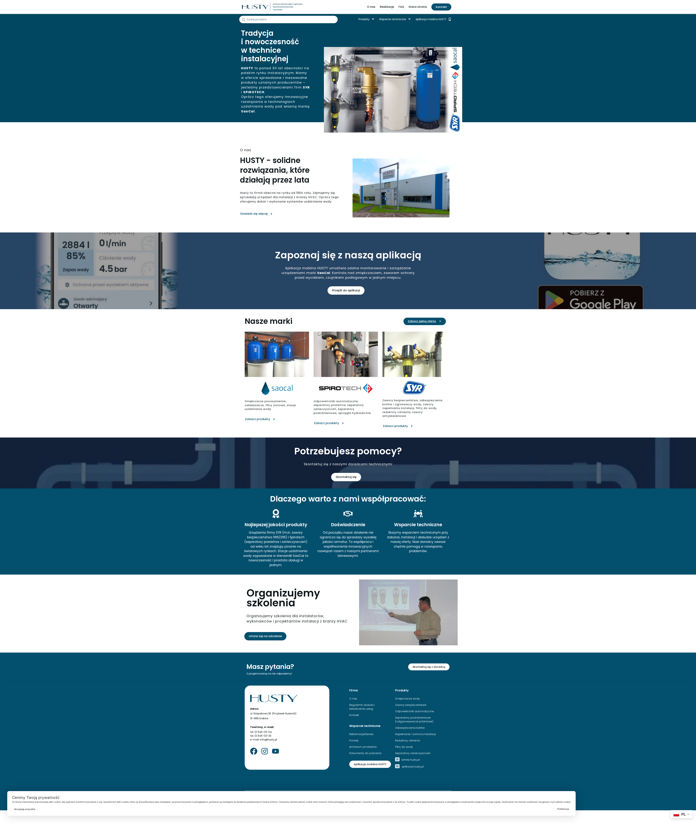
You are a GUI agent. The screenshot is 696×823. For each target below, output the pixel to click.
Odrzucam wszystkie (296, 809)
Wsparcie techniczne (392, 19)
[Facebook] (253, 751)
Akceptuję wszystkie (24, 809)
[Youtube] (275, 751)
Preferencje (563, 809)
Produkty (364, 19)
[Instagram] (264, 751)
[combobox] (288, 19)
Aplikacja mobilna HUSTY (431, 19)
